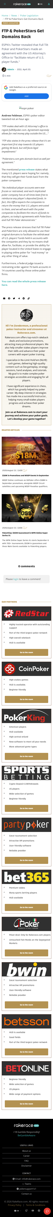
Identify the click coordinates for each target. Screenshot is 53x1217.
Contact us (26, 1193)
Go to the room (26, 652)
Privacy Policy (14, 1205)
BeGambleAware (26, 1135)
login (16, 579)
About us (26, 1150)
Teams (27, 1183)
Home (5, 15)
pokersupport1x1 (27, 1188)
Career (26, 1155)
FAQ (26, 1160)
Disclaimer (26, 1165)
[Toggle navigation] (4, 4)
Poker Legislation (29, 15)
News (14, 15)
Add (26, 96)
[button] (49, 4)
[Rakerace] (22, 4)
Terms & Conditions (35, 1205)
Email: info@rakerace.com (28, 1178)
